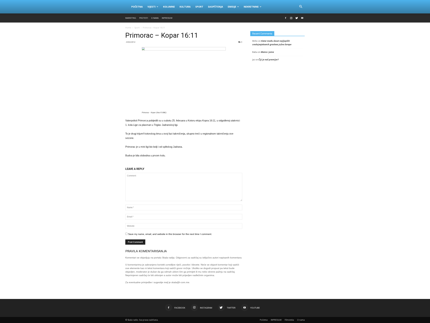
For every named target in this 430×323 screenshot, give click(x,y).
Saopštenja (215, 6)
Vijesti (151, 6)
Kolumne (169, 6)
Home (128, 27)
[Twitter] (296, 18)
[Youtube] (302, 18)
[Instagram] (291, 18)
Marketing (130, 18)
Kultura (185, 6)
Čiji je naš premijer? (269, 59)
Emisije (232, 6)
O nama (155, 18)
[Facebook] (285, 18)
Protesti (143, 18)
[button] (301, 7)
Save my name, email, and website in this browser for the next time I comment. (170, 234)
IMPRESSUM (167, 18)
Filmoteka (289, 319)
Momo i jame (267, 51)
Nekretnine (251, 6)
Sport (199, 6)
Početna (137, 6)
